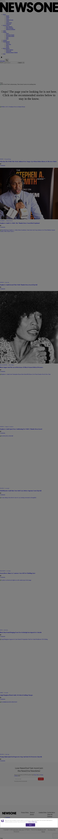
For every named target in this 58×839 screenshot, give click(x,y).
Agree (30, 824)
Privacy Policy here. (32, 821)
